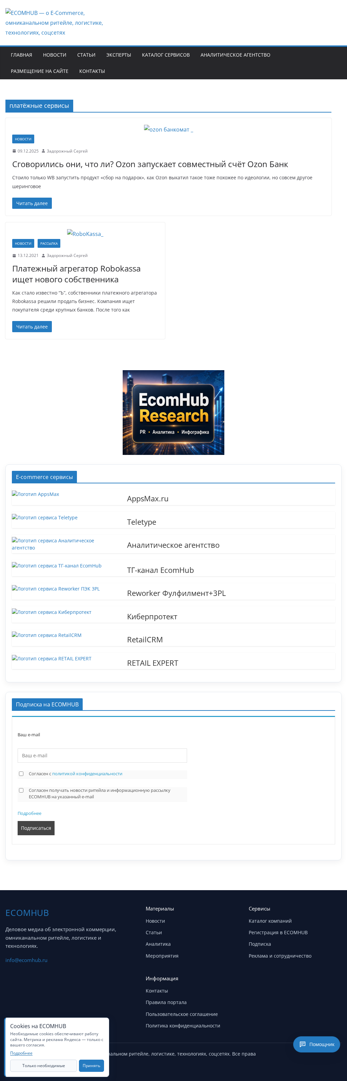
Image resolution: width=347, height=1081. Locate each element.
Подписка (260, 944)
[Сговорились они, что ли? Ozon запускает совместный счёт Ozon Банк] (168, 130)
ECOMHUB (27, 912)
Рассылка (49, 243)
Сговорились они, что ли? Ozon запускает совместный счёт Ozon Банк (150, 163)
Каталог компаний (270, 921)
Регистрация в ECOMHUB (278, 932)
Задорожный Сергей (67, 151)
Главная (21, 55)
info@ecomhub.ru (26, 960)
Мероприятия (162, 956)
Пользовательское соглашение (182, 1014)
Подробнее (29, 813)
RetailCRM (145, 639)
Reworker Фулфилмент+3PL (176, 592)
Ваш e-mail (29, 735)
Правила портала (166, 1002)
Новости (54, 55)
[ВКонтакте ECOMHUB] (334, 1056)
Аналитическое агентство (235, 55)
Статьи (86, 55)
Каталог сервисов (166, 55)
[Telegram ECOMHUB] (317, 1056)
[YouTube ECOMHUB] (300, 1056)
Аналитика (158, 944)
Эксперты (118, 55)
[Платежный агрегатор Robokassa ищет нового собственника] (85, 234)
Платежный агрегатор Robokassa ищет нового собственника (76, 273)
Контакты (92, 71)
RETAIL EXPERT (152, 662)
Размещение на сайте (39, 71)
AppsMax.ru (148, 498)
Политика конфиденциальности (183, 1025)
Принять (91, 1065)
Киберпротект (152, 616)
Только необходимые (43, 1065)
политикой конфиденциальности (87, 773)
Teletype (141, 521)
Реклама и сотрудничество (280, 956)
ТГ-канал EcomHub (160, 569)
